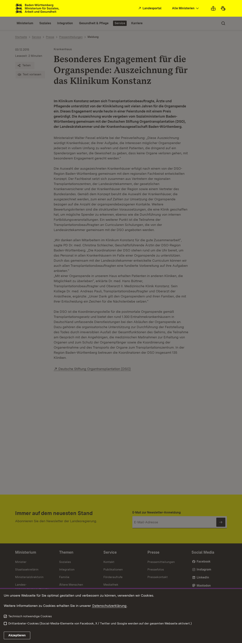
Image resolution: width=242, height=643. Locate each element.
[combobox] (186, 8)
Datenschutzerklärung (109, 606)
